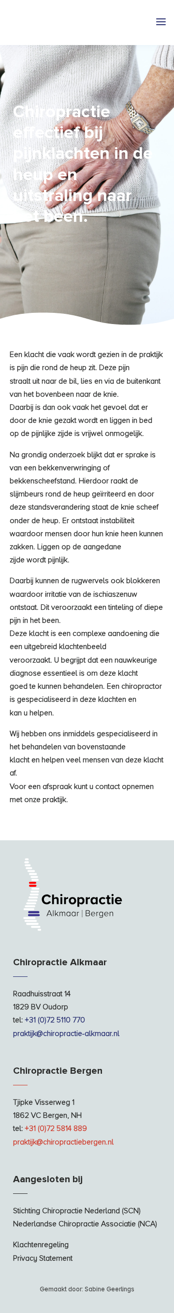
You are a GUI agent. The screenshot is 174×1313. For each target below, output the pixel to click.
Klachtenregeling (41, 1245)
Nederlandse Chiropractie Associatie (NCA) (85, 1224)
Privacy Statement (42, 1258)
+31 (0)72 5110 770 (55, 1020)
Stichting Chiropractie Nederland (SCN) (77, 1211)
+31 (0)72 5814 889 (56, 1128)
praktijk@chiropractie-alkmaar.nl (66, 1033)
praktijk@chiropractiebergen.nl (63, 1142)
